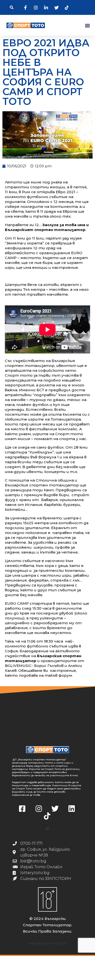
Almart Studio (56, 943)
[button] (11, 7)
